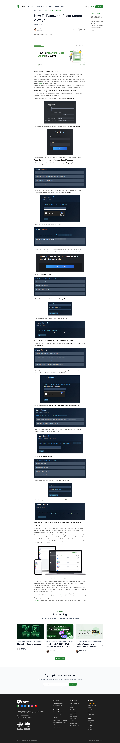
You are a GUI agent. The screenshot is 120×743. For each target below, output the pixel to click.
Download (37, 600)
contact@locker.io (25, 715)
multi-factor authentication (54, 594)
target (40, 83)
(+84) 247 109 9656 (26, 717)
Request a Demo (59, 6)
